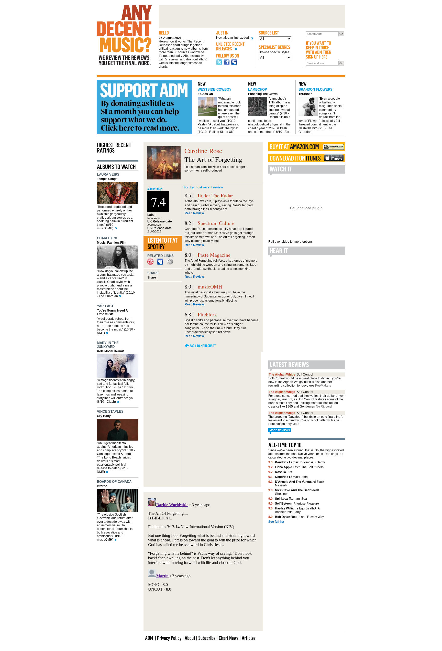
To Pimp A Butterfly (300, 462)
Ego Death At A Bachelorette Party (297, 510)
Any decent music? (124, 35)
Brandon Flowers (316, 89)
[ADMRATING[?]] (155, 188)
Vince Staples (110, 411)
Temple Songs (107, 179)
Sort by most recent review (203, 187)
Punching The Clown (263, 94)
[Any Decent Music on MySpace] (234, 64)
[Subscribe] (207, 638)
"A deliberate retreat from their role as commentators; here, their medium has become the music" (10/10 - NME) (116, 326)
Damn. (291, 477)
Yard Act (105, 306)
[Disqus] (203, 419)
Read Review (194, 213)
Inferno (102, 486)
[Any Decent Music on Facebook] (227, 64)
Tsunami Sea (291, 498)
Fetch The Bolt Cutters (299, 467)
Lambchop (257, 89)
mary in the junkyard (108, 345)
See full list (276, 522)
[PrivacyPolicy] (169, 638)
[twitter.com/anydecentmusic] (219, 64)
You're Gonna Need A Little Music (112, 312)
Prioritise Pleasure (297, 503)
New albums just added (232, 37)
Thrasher (305, 94)
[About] (190, 638)
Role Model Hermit (110, 351)
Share (151, 277)
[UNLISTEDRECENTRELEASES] (233, 47)
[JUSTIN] (233, 33)
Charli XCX (107, 238)
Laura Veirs (108, 174)
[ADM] (149, 638)
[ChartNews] (229, 638)
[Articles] (249, 638)
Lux (283, 472)
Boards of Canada (114, 482)
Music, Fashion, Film (111, 242)
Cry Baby (104, 416)
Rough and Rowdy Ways (300, 517)
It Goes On (205, 94)
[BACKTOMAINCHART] (200, 346)
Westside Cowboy (214, 89)
